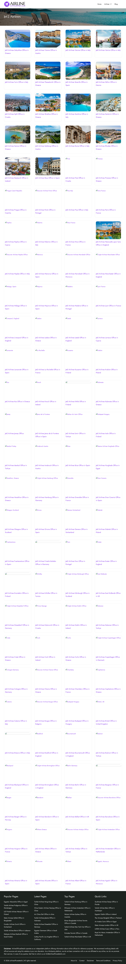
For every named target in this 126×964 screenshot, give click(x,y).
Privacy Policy (117, 960)
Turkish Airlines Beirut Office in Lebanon (17, 930)
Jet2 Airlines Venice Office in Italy (108, 50)
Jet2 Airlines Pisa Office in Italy (77, 210)
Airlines (106, 4)
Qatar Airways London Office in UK (106, 925)
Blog (116, 4)
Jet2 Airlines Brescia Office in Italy (17, 753)
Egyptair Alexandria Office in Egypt (16, 902)
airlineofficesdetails (16, 960)
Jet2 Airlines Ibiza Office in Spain (78, 465)
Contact (81, 960)
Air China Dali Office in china (44, 914)
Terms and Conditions (103, 960)
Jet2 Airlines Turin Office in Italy (16, 82)
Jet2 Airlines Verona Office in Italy (78, 50)
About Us (74, 960)
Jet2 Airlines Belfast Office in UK (77, 816)
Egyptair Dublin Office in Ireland (105, 914)
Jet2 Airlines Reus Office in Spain (47, 178)
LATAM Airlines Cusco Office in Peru (107, 929)
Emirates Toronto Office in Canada (75, 933)
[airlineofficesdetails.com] (14, 4)
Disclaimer (90, 960)
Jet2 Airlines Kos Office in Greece (17, 401)
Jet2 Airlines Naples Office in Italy (17, 273)
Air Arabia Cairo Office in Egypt (105, 921)
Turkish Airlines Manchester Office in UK (77, 937)
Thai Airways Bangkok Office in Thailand (108, 918)
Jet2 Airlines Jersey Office (14, 433)
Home (99, 4)
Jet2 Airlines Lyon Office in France (108, 305)
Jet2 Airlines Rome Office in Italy (77, 146)
